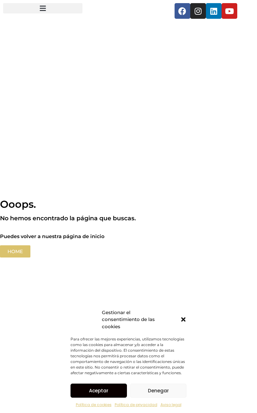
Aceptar (98, 390)
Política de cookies (94, 404)
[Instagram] (198, 11)
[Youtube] (229, 11)
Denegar (158, 390)
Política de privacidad (136, 404)
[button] (183, 319)
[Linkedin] (214, 11)
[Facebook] (182, 11)
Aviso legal (170, 404)
